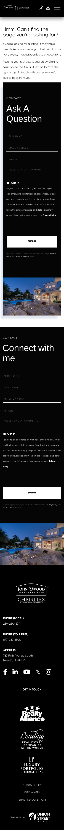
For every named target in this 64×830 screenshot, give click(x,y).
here (6, 67)
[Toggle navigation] (57, 7)
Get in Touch (32, 689)
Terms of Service (22, 257)
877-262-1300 (12, 639)
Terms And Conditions (31, 799)
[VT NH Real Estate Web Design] (39, 817)
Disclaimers (32, 792)
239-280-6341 (41, 8)
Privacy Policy (49, 215)
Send (32, 242)
